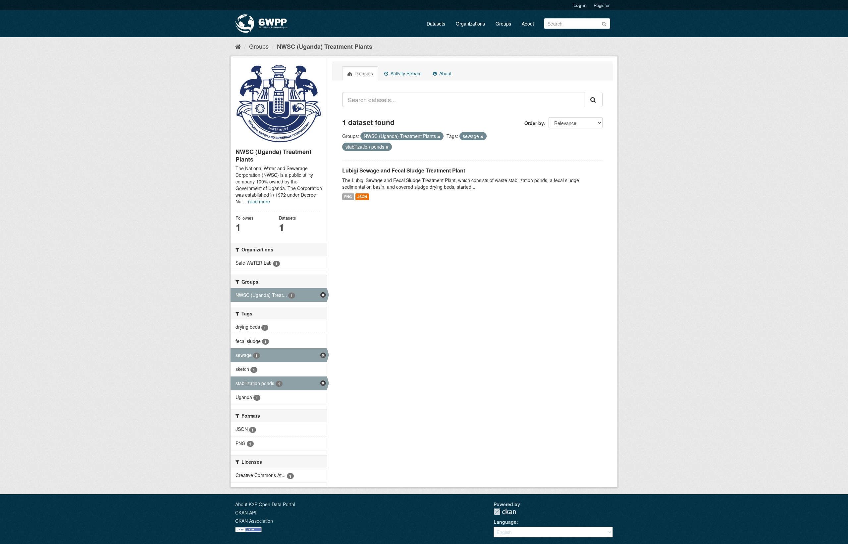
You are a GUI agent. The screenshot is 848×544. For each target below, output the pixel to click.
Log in (580, 5)
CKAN (505, 511)
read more (259, 201)
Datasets (436, 23)
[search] (594, 99)
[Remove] (438, 136)
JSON (362, 196)
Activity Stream (405, 73)
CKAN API (245, 512)
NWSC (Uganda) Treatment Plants (324, 46)
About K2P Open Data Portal (265, 504)
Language (505, 521)
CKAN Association (254, 520)
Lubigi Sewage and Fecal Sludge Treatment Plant (403, 170)
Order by (534, 123)
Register (602, 5)
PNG (348, 196)
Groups (503, 23)
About (528, 23)
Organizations (470, 23)
